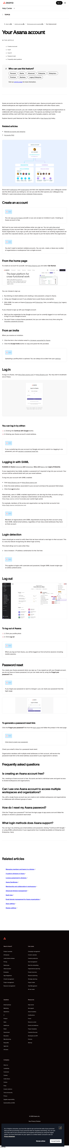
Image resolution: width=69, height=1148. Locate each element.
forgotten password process (13, 321)
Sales (5, 1022)
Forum (29, 1018)
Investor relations (8, 1089)
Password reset (12, 56)
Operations (6, 1011)
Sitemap (30, 1042)
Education (6, 1035)
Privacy (5, 1096)
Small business (7, 1004)
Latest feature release (9, 958)
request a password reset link (28, 451)
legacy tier (57, 302)
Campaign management (34, 951)
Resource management (9, 985)
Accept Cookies (55, 1141)
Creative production (33, 958)
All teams (6, 1049)
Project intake (31, 982)
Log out (10, 53)
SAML (20, 471)
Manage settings (40, 1141)
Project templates (32, 1028)
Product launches (32, 972)
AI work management (9, 979)
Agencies (6, 1046)
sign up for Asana (17, 218)
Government (7, 1032)
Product (5, 1018)
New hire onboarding (33, 965)
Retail (5, 1028)
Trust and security (8, 1092)
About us (6, 1065)
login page (36, 727)
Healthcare (6, 1025)
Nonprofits (6, 1042)
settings (58, 358)
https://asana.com (34, 265)
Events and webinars (33, 1025)
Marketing (6, 1008)
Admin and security (20, 24)
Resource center (32, 1022)
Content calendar (32, 954)
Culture (5, 1082)
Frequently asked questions (15, 59)
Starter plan (6, 965)
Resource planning (32, 975)
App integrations (8, 975)
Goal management (32, 961)
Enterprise (28, 302)
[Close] (60, 1127)
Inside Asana (7, 1078)
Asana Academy (32, 1011)
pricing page (18, 82)
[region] (32, 1135)
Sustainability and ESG (9, 1102)
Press (5, 1085)
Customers (6, 1071)
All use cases (31, 989)
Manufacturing (7, 1039)
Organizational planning (34, 968)
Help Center (9, 24)
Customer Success (32, 1032)
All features (6, 954)
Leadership (6, 1068)
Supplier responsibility (9, 1099)
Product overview (8, 951)
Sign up (59, 2)
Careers (6, 1075)
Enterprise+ (39, 302)
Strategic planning (32, 979)
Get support (31, 1008)
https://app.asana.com (29, 482)
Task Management (32, 985)
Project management (9, 982)
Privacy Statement (9, 1136)
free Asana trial (46, 118)
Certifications (31, 1015)
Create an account (12, 46)
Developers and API (33, 1035)
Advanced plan (7, 968)
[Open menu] (65, 3)
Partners (30, 1039)
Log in (9, 49)
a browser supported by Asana (40, 340)
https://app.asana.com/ (26, 374)
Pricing (5, 961)
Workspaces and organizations (35, 24)
